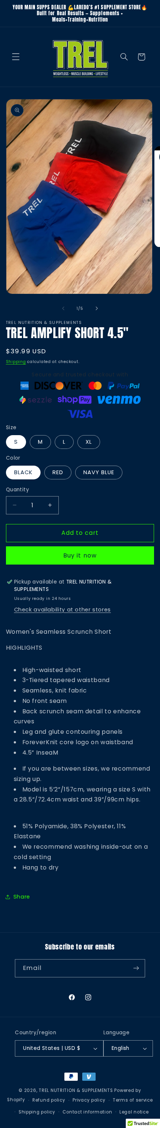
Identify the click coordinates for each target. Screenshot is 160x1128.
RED (57, 472)
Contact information (87, 1112)
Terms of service (133, 1100)
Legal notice (134, 1112)
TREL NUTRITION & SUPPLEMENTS (76, 1090)
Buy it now (80, 555)
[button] (15, 56)
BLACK (23, 472)
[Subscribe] (136, 968)
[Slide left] (63, 308)
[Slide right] (97, 308)
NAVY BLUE (98, 472)
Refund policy (48, 1100)
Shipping (16, 361)
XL (89, 442)
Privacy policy (89, 1100)
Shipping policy (37, 1112)
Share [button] (21, 896)
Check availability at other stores (62, 609)
